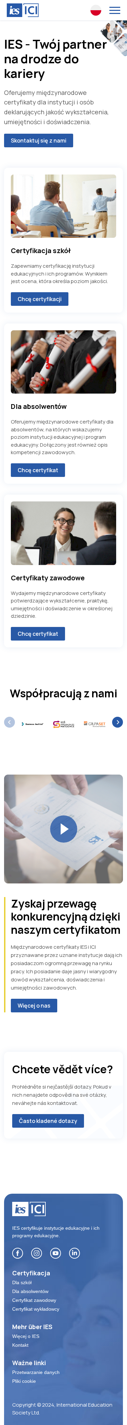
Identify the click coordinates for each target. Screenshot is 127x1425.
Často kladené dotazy (48, 1121)
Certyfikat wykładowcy (35, 1309)
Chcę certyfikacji (40, 299)
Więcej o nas (34, 1005)
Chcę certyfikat (38, 470)
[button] (117, 722)
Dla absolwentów (30, 1291)
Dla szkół (21, 1282)
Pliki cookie (24, 1381)
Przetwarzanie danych (36, 1372)
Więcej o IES (25, 1336)
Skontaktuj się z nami (38, 140)
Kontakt (20, 1345)
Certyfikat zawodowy (34, 1300)
